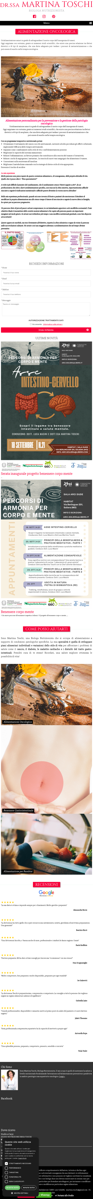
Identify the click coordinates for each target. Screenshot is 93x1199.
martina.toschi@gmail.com (76, 1190)
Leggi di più (22, 1158)
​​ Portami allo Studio (65, 1195)
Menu (46, 23)
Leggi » (62, 1076)
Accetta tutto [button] (12, 1188)
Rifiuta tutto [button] (29, 1188)
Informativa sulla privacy (52, 324)
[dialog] (20, 1167)
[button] (20, 1193)
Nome (4, 268)
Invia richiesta (46, 330)
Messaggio (6, 300)
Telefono (5, 289)
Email (4, 278)
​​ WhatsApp (45, 1195)
